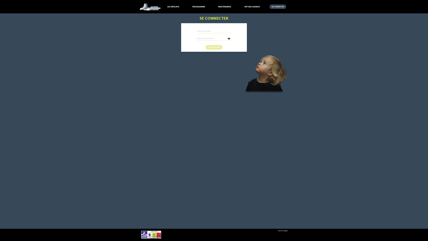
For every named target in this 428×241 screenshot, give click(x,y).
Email (198, 28)
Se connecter (278, 7)
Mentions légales (283, 231)
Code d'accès (201, 36)
